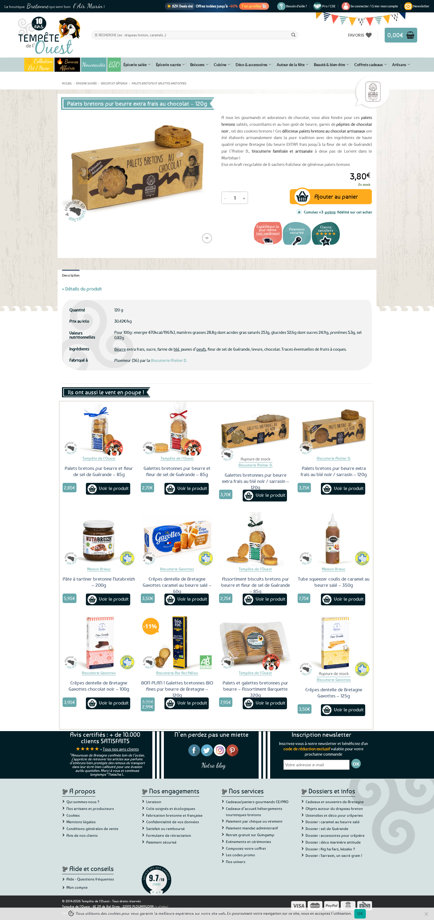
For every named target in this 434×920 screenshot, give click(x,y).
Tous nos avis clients (121, 748)
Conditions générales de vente (92, 828)
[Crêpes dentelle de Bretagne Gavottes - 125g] (334, 643)
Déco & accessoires (251, 64)
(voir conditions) (268, 233)
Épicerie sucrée (168, 64)
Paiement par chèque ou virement (254, 821)
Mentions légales (81, 821)
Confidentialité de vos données (172, 821)
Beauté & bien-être (329, 64)
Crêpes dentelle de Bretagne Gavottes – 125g (333, 693)
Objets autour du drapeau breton (334, 808)
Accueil (67, 83)
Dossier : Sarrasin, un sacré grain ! (334, 855)
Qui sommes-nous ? (82, 801)
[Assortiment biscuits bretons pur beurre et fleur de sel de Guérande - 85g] (255, 539)
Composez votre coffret (246, 848)
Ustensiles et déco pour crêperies (334, 815)
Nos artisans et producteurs (90, 808)
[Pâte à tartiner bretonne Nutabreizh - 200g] (99, 539)
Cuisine (220, 64)
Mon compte (77, 887)
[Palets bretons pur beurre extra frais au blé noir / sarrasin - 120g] (334, 428)
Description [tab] (71, 275)
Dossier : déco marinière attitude (333, 842)
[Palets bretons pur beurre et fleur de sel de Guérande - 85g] (99, 428)
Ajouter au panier (336, 196)
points (330, 212)
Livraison (153, 801)
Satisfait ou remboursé (165, 828)
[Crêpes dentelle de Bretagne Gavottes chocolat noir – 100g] (99, 643)
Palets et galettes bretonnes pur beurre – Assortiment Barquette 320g (255, 689)
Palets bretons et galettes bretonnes (159, 83)
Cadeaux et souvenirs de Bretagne (335, 801)
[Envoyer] (293, 34)
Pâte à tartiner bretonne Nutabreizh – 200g (99, 582)
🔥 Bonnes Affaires (67, 64)
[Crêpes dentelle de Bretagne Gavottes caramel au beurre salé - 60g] (177, 539)
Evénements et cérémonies (248, 841)
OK (360, 913)
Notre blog (213, 765)
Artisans (399, 64)
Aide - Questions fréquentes (90, 879)
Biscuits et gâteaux (114, 83)
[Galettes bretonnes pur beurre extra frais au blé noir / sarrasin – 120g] (255, 428)
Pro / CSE (328, 6)
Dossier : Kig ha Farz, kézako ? (330, 849)
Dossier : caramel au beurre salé (333, 821)
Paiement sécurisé (161, 842)
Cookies (73, 815)
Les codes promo (240, 854)
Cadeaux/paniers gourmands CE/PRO (257, 801)
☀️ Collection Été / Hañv (38, 64)
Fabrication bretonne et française (174, 815)
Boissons (197, 64)
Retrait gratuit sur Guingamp (250, 834)
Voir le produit (114, 488)
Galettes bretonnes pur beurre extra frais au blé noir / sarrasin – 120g (255, 481)
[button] (374, 6)
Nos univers (235, 861)
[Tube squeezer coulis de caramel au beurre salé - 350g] (334, 539)
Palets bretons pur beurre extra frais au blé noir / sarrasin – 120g (334, 471)
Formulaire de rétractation (168, 835)
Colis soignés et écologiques (170, 808)
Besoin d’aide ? (296, 6)
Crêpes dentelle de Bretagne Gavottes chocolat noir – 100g (98, 686)
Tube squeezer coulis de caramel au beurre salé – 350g (333, 582)
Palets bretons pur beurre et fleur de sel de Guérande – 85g (99, 471)
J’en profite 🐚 (254, 6)
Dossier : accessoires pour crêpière (335, 835)
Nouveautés (93, 64)
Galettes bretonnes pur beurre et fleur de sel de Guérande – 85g (177, 471)
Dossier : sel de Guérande (327, 828)
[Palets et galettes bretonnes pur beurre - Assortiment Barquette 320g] (255, 643)
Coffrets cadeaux (368, 64)
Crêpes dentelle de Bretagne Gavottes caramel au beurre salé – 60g (177, 585)
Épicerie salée (134, 64)
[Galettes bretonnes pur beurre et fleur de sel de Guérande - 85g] (177, 428)
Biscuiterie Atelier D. (169, 360)
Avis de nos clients (82, 835)
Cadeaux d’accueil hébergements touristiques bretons (254, 811)
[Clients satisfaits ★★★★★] (326, 245)
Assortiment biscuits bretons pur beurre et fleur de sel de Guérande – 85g (255, 585)
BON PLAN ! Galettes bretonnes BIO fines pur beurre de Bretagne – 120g (177, 689)
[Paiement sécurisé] (297, 245)
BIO (114, 64)
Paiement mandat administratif (252, 828)
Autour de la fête (291, 64)
